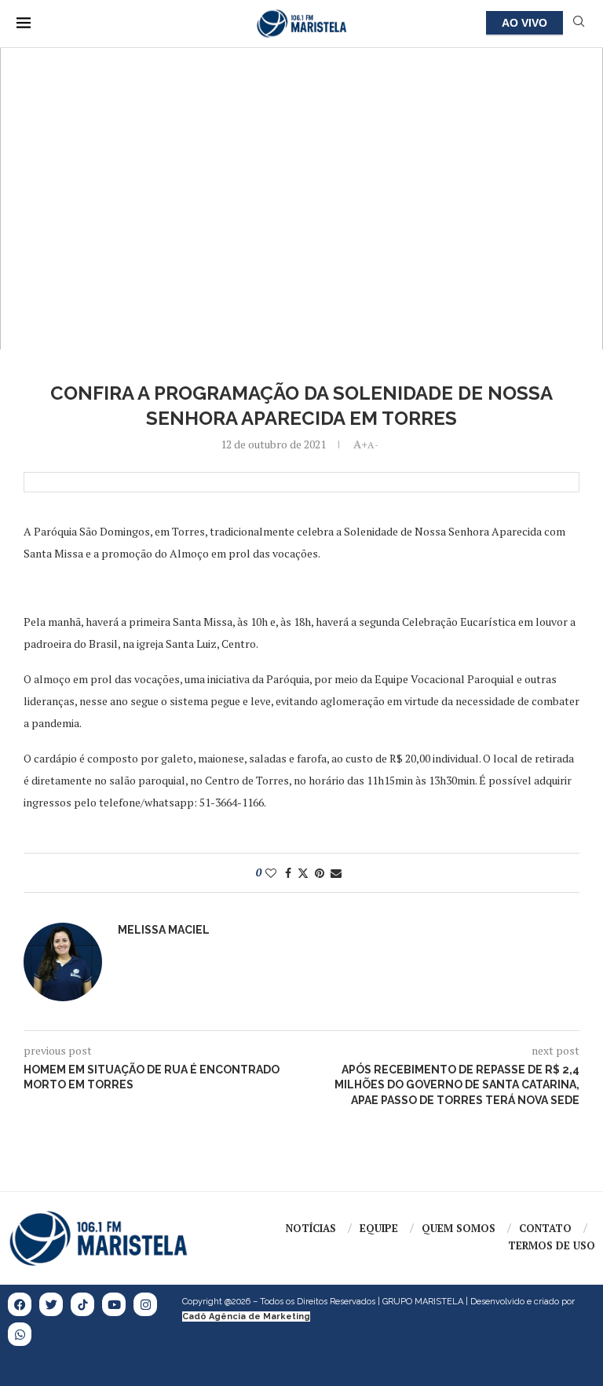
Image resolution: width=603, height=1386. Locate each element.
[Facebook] (19, 1304)
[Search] (579, 23)
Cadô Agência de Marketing (246, 1316)
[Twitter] (51, 1304)
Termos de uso (551, 1245)
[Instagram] (145, 1304)
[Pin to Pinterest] (319, 872)
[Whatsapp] (19, 1334)
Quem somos (458, 1228)
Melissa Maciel (164, 929)
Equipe (379, 1228)
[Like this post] (270, 872)
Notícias (311, 1228)
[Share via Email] (336, 872)
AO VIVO (524, 22)
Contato (545, 1228)
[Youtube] (114, 1304)
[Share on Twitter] (303, 872)
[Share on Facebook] (288, 872)
